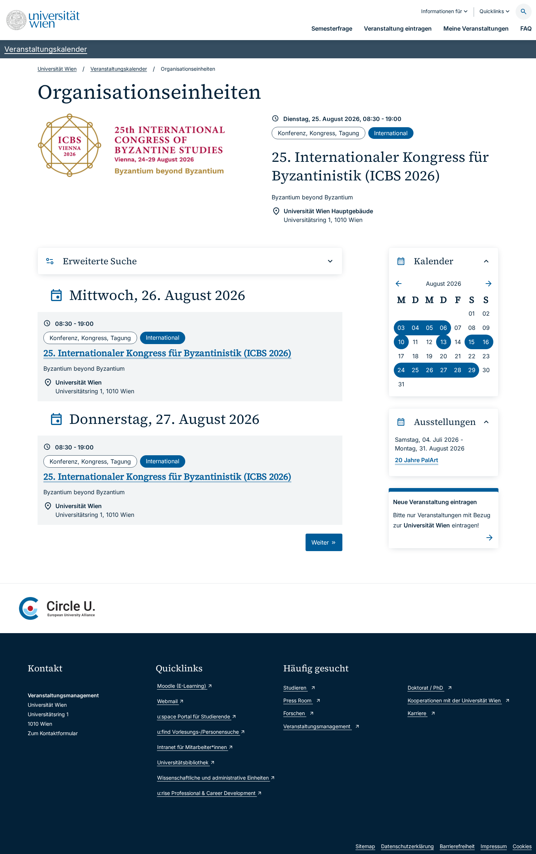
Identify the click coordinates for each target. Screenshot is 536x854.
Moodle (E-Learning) (182, 686)
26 (429, 370)
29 (471, 370)
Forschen (294, 713)
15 (472, 342)
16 (486, 342)
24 (401, 370)
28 (457, 370)
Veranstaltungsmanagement (317, 726)
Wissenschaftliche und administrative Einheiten (213, 778)
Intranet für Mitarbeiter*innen (192, 747)
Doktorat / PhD (426, 688)
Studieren (295, 688)
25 (415, 370)
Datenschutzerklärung (407, 846)
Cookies (522, 846)
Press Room (298, 700)
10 (401, 342)
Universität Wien (57, 69)
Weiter (321, 542)
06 (443, 327)
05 (429, 327)
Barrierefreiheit (457, 846)
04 (415, 327)
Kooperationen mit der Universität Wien (455, 700)
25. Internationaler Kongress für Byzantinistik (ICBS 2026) (380, 166)
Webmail (168, 701)
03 (401, 327)
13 (443, 342)
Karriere (418, 713)
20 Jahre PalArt (416, 460)
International (391, 133)
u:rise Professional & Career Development (207, 793)
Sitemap (365, 846)
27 (443, 370)
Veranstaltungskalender (45, 49)
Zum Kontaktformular (53, 733)
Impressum (494, 846)
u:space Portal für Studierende (194, 716)
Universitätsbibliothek (183, 762)
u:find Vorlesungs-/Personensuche (198, 732)
